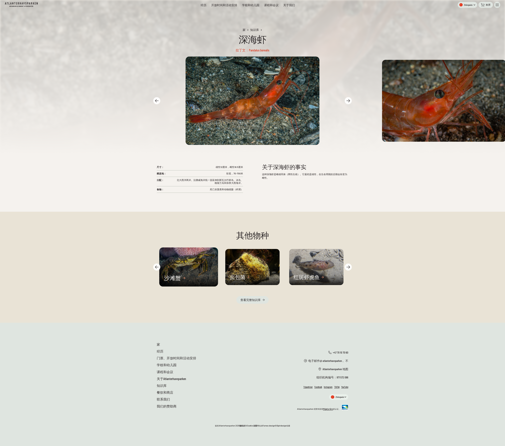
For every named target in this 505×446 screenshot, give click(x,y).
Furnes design (268, 426)
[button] (467, 5)
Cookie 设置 (252, 426)
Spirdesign (281, 426)
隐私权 (242, 426)
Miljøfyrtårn (328, 409)
